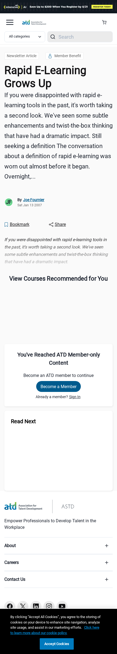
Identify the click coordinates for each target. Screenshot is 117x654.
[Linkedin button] (35, 606)
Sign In (75, 397)
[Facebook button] (9, 606)
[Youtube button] (62, 606)
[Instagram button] (49, 606)
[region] (58, 251)
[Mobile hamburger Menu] (9, 22)
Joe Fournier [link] (33, 200)
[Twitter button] (22, 606)
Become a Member (58, 386)
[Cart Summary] (106, 22)
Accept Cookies (56, 644)
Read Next (23, 421)
